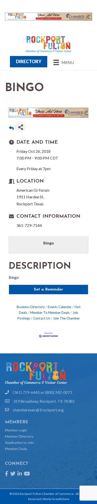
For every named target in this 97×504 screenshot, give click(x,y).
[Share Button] (20, 127)
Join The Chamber (66, 318)
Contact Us (41, 318)
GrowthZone (60, 499)
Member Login (16, 430)
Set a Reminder (48, 290)
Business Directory (31, 307)
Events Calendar (60, 307)
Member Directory (19, 436)
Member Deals (16, 449)
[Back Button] (11, 128)
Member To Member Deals (50, 313)
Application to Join (19, 442)
